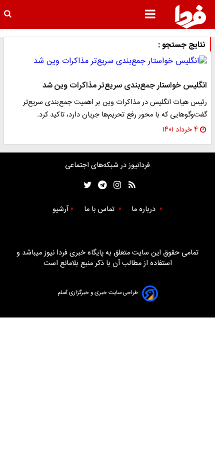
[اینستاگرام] (114, 185)
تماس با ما (100, 210)
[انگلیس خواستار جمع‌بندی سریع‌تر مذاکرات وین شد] (107, 62)
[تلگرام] (99, 185)
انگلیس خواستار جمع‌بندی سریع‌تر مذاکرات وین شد (124, 85)
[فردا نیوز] (190, 16)
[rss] (129, 185)
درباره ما (145, 210)
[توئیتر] (86, 185)
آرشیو (60, 210)
